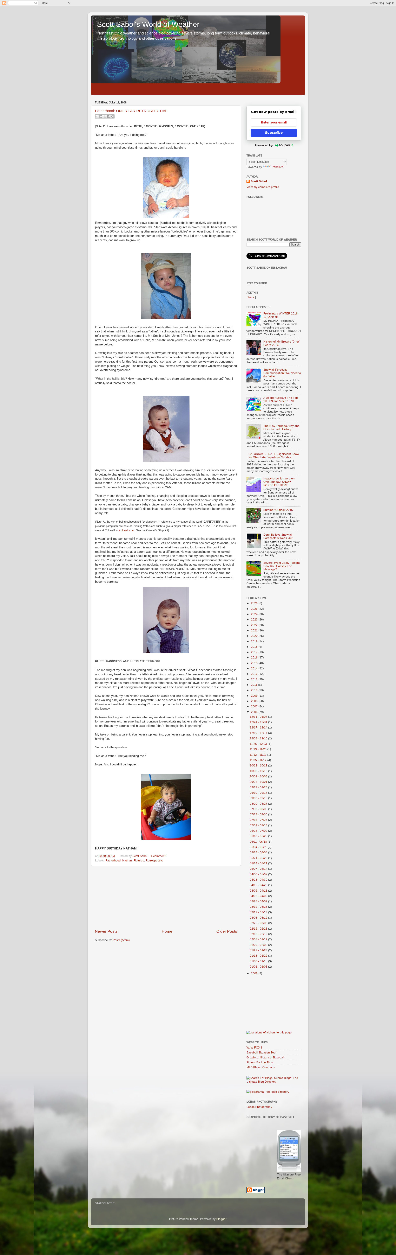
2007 (254, 706)
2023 (254, 619)
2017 (254, 652)
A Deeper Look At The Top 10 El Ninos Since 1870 (280, 399)
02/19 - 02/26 (259, 928)
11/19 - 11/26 (258, 749)
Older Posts (226, 931)
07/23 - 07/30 (259, 814)
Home (167, 931)
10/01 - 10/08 (259, 776)
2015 (254, 663)
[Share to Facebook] (109, 116)
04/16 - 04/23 (259, 885)
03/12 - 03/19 (259, 912)
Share (250, 297)
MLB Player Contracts (260, 1067)
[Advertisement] (166, 897)
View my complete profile (262, 187)
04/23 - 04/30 (259, 879)
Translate (277, 166)
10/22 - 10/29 (259, 765)
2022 (254, 625)
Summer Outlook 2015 (278, 509)
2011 (254, 684)
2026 (254, 603)
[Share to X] (105, 116)
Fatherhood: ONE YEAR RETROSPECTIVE (131, 111)
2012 (254, 679)
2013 (254, 673)
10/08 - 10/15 (259, 771)
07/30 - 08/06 (259, 809)
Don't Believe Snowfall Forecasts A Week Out (277, 536)
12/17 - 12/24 (259, 727)
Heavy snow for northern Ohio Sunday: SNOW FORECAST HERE (279, 482)
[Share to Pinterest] (113, 116)
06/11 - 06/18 (259, 841)
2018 (254, 646)
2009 (254, 695)
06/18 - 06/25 (259, 836)
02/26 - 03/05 (259, 923)
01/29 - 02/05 (259, 945)
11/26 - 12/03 (259, 743)
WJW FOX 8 (254, 1047)
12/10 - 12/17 (259, 732)
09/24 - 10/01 (259, 781)
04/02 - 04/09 (259, 896)
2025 (254, 608)
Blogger (221, 1219)
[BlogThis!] (101, 116)
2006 (254, 712)
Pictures (138, 860)
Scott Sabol (259, 181)
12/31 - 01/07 (259, 716)
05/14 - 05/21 (259, 863)
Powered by (264, 145)
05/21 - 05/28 (259, 858)
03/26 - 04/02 (259, 901)
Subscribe (274, 133)
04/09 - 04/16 (259, 890)
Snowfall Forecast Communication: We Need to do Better (282, 373)
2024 (254, 614)
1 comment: (158, 856)
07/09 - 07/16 (259, 825)
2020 (254, 635)
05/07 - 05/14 (259, 868)
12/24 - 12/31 (259, 722)
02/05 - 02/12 (259, 939)
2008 (254, 701)
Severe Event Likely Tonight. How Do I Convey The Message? (282, 566)
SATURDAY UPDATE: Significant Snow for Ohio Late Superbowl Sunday (274, 455)
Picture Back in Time (259, 1062)
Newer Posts (106, 931)
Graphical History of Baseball (265, 1057)
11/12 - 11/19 (258, 754)
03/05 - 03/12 (259, 917)
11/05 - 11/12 (258, 760)
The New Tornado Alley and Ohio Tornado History (281, 427)
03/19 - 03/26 (259, 906)
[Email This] (97, 116)
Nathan (127, 860)
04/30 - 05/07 (259, 874)
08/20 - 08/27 (259, 803)
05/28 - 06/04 (259, 852)
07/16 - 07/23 (259, 819)
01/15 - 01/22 (259, 955)
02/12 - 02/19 (259, 934)
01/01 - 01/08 (259, 966)
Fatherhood (113, 860)
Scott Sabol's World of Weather (148, 24)
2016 (254, 657)
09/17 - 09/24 (259, 787)
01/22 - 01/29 (259, 950)
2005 (254, 973)
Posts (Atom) (121, 940)
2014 (254, 668)
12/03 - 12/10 (259, 738)
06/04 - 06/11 (259, 847)
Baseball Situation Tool (261, 1052)
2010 (254, 690)
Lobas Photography (259, 1106)
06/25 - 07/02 (259, 830)
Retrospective (155, 860)
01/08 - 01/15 (259, 961)
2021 (254, 630)
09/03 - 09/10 (259, 798)
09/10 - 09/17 (259, 792)
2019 (254, 641)
